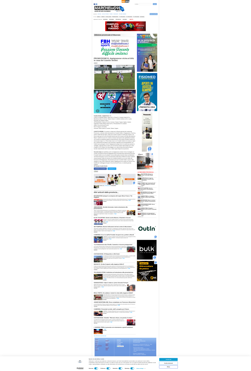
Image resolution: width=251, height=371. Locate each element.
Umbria (107, 348)
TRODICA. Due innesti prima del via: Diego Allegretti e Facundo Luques (148, 184)
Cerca (155, 4)
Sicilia (107, 344)
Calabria (96, 341)
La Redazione (107, 185)
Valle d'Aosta (108, 341)
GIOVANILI (125, 19)
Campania (97, 342)
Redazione (119, 339)
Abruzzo (96, 339)
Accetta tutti (168, 359)
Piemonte (107, 340)
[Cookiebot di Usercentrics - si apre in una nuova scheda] (80, 368)
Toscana (107, 345)
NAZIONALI (105, 19)
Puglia (107, 342)
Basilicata (97, 340)
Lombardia (97, 348)
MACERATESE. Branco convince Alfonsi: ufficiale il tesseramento (148, 201)
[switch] (108, 368)
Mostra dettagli (140, 368)
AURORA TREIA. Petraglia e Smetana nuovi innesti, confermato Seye (148, 209)
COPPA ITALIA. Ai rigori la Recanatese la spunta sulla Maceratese (148, 179)
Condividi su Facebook (100, 168)
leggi (129, 200)
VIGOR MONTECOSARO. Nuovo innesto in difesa (148, 205)
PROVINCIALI (118, 19)
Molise (107, 339)
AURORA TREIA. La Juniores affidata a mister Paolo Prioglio (148, 197)
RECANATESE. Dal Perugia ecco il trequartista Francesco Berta (148, 193)
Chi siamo (119, 341)
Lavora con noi (119, 342)
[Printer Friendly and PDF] (96, 171)
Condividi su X (112, 168)
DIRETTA (131, 19)
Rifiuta (168, 366)
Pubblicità (119, 344)
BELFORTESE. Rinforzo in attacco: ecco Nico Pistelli (147, 175)
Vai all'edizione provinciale (100, 335)
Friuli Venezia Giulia (98, 345)
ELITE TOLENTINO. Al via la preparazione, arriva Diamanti (146, 189)
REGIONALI (111, 19)
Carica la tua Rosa (153, 14)
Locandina (119, 343)
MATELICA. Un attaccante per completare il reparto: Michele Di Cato (148, 214)
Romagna (96, 344)
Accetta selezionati (168, 363)
